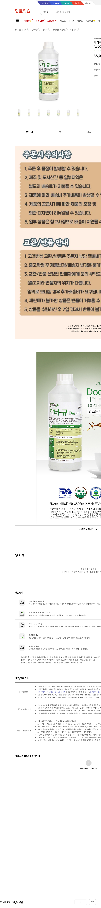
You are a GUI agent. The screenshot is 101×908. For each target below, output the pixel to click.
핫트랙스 (46, 12)
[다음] (83, 72)
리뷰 (59, 131)
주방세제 (73, 29)
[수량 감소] (77, 902)
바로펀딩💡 (90, 20)
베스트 (63, 20)
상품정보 (29, 131)
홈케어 (44, 29)
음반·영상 (40, 20)
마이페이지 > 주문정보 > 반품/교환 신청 (51, 692)
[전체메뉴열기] (17, 20)
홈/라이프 (22, 29)
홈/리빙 (34, 29)
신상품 (71, 20)
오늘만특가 (52, 20)
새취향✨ (28, 20)
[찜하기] (92, 902)
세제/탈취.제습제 (58, 29)
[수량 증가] (84, 902)
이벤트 (80, 20)
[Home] (16, 30)
